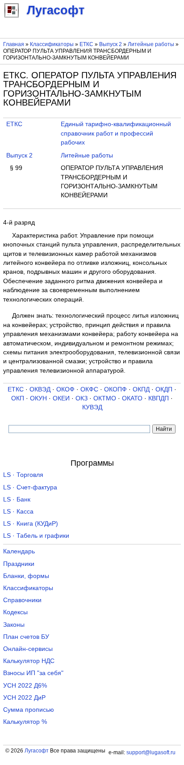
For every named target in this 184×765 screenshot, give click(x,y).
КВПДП (158, 398)
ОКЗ (81, 398)
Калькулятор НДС (28, 661)
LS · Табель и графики (36, 535)
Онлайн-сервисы (28, 649)
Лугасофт (37, 751)
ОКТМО (104, 398)
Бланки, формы (26, 576)
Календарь (19, 551)
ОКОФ (65, 389)
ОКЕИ (61, 398)
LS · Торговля (23, 475)
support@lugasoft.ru (151, 752)
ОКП (17, 398)
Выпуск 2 (110, 44)
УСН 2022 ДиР (24, 697)
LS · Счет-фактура (30, 487)
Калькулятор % (25, 721)
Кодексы (15, 612)
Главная (13, 44)
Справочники (22, 600)
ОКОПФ (115, 389)
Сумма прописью (28, 709)
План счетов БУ (26, 636)
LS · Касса (18, 511)
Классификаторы (52, 44)
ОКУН (38, 398)
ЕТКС (86, 44)
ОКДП (163, 389)
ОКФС (89, 389)
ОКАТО (132, 398)
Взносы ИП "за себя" (33, 673)
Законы (14, 624)
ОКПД (141, 389)
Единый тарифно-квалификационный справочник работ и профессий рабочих (116, 133)
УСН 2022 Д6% (25, 685)
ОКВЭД (39, 389)
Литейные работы (151, 44)
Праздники (18, 564)
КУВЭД (92, 407)
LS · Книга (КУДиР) (30, 523)
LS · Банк (16, 499)
